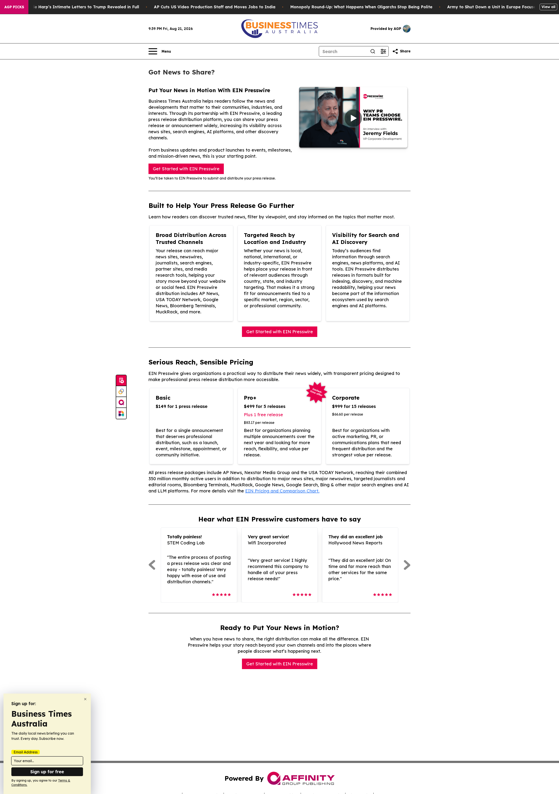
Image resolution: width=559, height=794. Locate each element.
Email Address (26, 752)
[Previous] (151, 565)
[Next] (407, 565)
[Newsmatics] (121, 413)
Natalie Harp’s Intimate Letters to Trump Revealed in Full (80, 6)
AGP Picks (14, 7)
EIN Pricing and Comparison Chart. (282, 491)
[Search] (372, 51)
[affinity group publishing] (121, 402)
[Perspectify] (121, 391)
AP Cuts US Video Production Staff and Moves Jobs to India (214, 6)
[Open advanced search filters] (383, 51)
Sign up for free (47, 771)
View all (548, 7)
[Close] (85, 699)
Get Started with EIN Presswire (186, 168)
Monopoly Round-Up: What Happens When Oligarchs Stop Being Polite (361, 6)
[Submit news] (121, 380)
